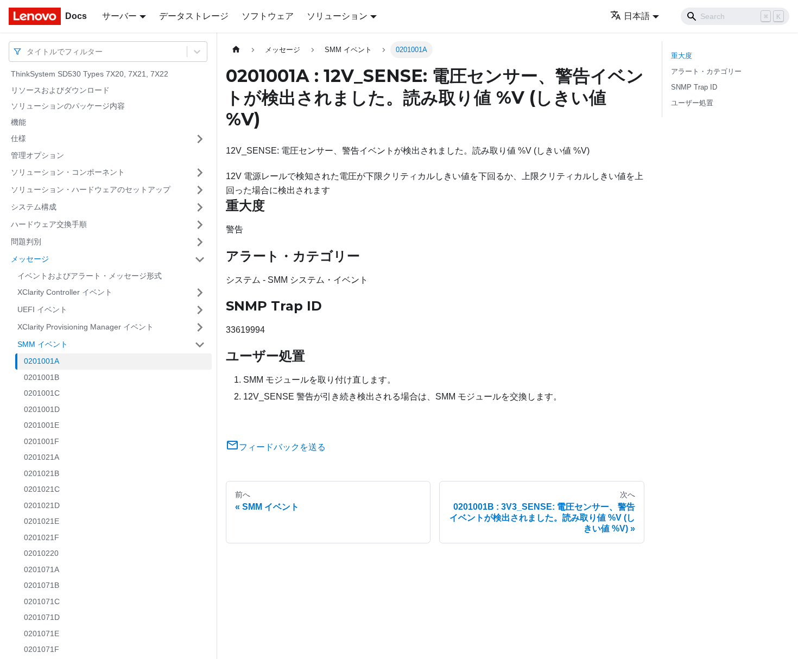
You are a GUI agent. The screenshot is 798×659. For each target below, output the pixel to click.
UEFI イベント (42, 309)
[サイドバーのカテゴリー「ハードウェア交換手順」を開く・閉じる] (200, 224)
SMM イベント (42, 344)
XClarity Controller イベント (64, 292)
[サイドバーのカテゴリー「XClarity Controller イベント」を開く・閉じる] (200, 292)
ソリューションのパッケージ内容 (68, 106)
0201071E (41, 633)
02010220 (41, 553)
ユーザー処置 (692, 103)
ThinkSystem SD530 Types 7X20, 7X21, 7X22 (89, 73)
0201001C (42, 393)
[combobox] (28, 51)
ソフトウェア (268, 16)
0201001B (41, 377)
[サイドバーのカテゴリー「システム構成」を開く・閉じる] (200, 207)
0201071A (41, 569)
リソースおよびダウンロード (60, 90)
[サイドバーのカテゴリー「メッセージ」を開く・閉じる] (200, 259)
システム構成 (33, 206)
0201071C (42, 601)
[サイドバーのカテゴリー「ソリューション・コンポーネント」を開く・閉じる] (200, 172)
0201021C (42, 489)
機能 (18, 122)
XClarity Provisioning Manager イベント (85, 326)
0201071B (41, 585)
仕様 (18, 138)
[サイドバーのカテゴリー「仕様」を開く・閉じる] (200, 139)
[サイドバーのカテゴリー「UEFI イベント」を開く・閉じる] (200, 310)
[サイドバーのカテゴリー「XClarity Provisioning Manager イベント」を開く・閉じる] (200, 327)
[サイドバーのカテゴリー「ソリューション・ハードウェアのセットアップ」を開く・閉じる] (200, 190)
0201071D (42, 617)
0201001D (42, 409)
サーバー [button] (119, 16)
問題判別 (26, 241)
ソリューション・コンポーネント (68, 172)
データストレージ (194, 16)
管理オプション (37, 155)
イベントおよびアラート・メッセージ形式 (89, 275)
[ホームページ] (236, 49)
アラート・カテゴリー (706, 71)
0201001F (41, 441)
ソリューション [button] (337, 16)
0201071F (41, 649)
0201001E (41, 425)
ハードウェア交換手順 (49, 224)
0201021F (41, 537)
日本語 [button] (637, 16)
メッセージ (30, 259)
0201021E (41, 521)
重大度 (681, 56)
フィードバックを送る (282, 447)
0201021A (41, 457)
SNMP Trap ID (694, 87)
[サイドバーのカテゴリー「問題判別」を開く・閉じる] (200, 242)
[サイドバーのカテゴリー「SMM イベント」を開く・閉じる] (200, 344)
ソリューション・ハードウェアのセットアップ (90, 189)
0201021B (41, 473)
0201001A (41, 361)
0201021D (42, 505)
